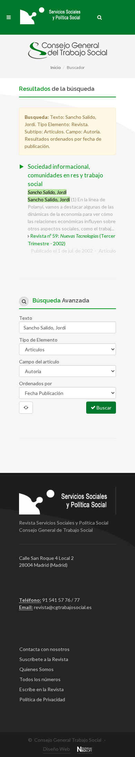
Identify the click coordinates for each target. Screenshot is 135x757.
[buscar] (99, 16)
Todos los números (40, 679)
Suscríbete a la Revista (43, 659)
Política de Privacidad (42, 699)
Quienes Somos (36, 669)
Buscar (103, 408)
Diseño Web (56, 749)
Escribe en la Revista (41, 689)
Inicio (56, 67)
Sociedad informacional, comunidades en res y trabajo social (65, 175)
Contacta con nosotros (44, 649)
